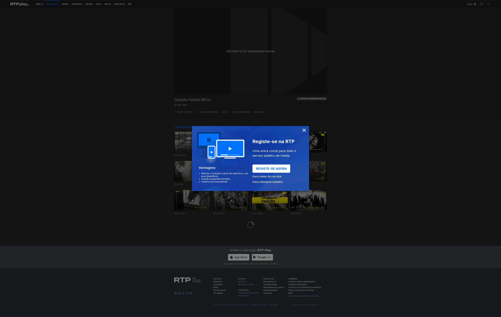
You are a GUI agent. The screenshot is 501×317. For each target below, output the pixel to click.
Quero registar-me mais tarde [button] (266, 176)
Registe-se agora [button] (271, 169)
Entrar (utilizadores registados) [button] (267, 181)
